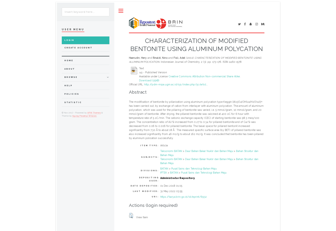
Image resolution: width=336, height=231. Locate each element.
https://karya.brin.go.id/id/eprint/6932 (183, 196)
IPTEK (163, 172)
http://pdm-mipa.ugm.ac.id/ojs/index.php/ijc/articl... (176, 84)
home (68, 60)
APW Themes (94, 112)
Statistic (73, 102)
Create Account (78, 48)
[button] (131, 215)
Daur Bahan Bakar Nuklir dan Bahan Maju (209, 151)
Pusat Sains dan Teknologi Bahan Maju (194, 168)
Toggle (121, 11)
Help (68, 85)
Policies (71, 94)
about (69, 69)
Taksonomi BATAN (171, 151)
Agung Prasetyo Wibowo (84, 116)
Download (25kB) (149, 80)
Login (69, 40)
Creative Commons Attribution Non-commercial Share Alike (204, 76)
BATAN (164, 168)
